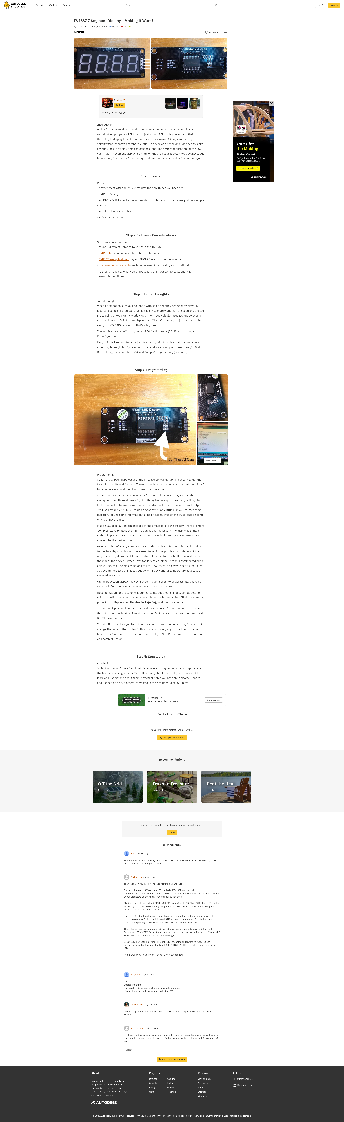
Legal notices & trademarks (237, 1115)
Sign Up (334, 5)
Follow (119, 105)
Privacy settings (165, 1115)
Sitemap (202, 1091)
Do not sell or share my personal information (198, 1115)
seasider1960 (137, 1004)
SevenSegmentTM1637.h (114, 265)
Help (200, 1087)
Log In (321, 5)
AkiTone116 (136, 877)
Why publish (204, 1078)
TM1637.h (105, 253)
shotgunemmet (138, 1028)
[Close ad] (271, 103)
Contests (53, 5)
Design (152, 1087)
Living (170, 1083)
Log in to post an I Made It (172, 737)
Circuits (91, 26)
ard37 (133, 853)
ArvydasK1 (136, 974)
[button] (225, 32)
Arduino (103, 26)
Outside (171, 1087)
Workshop (154, 1083)
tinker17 (81, 26)
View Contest (213, 700)
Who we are (204, 1096)
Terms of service (126, 1115)
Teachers (67, 5)
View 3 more (212, 460)
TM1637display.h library (114, 259)
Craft (151, 1091)
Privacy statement (146, 1115)
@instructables (245, 1078)
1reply (129, 1050)
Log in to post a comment (172, 1059)
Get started (203, 1083)
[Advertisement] (253, 141)
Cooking (171, 1078)
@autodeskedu (244, 1085)
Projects (40, 5)
